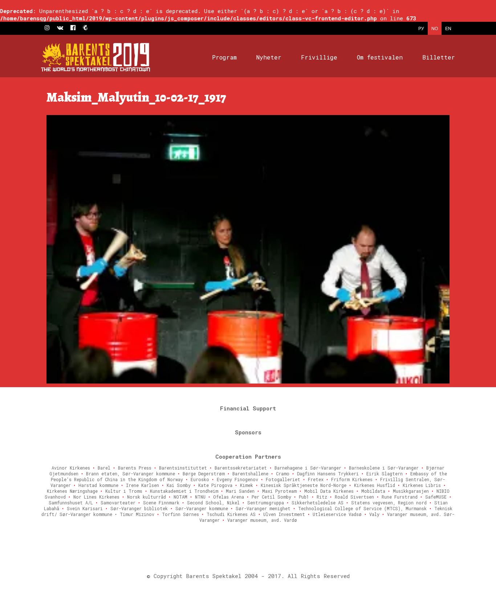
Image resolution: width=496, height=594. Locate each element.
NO (434, 28)
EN (448, 28)
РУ (421, 28)
